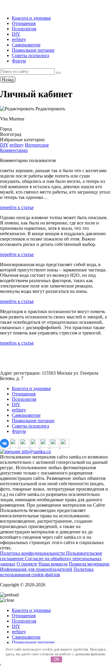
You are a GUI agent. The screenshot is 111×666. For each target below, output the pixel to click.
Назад (8, 79)
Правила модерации (89, 563)
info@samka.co (35, 451)
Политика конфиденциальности (33, 553)
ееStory (19, 39)
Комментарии (14, 150)
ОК (56, 659)
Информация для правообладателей (36, 569)
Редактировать (49, 108)
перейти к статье (17, 207)
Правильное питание (33, 50)
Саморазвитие (26, 44)
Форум (19, 60)
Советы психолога (30, 55)
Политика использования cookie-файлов (47, 572)
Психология (24, 28)
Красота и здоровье (31, 18)
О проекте (27, 563)
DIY (16, 34)
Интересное (37, 144)
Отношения (24, 23)
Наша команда (52, 563)
